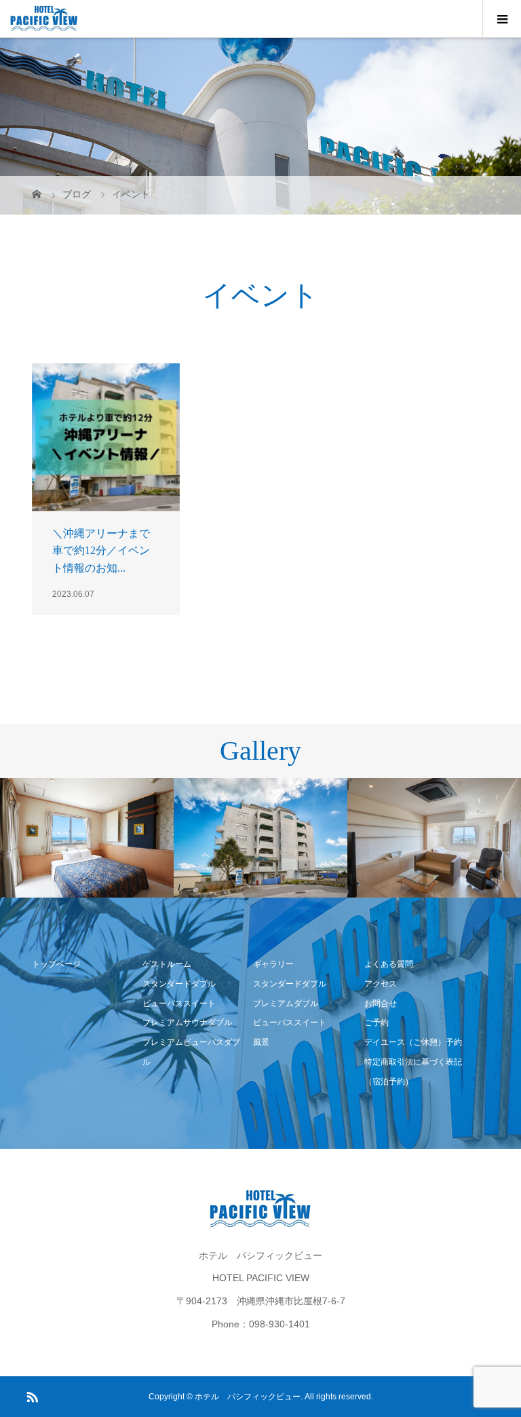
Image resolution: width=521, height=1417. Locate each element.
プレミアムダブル (285, 1003)
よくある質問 (388, 964)
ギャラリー (273, 964)
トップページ (56, 964)
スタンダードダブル (179, 984)
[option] (87, 838)
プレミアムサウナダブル (187, 1022)
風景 (261, 1042)
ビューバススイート (179, 1003)
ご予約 (376, 1022)
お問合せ (380, 1003)
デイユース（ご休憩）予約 (413, 1042)
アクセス (380, 984)
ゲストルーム (166, 964)
